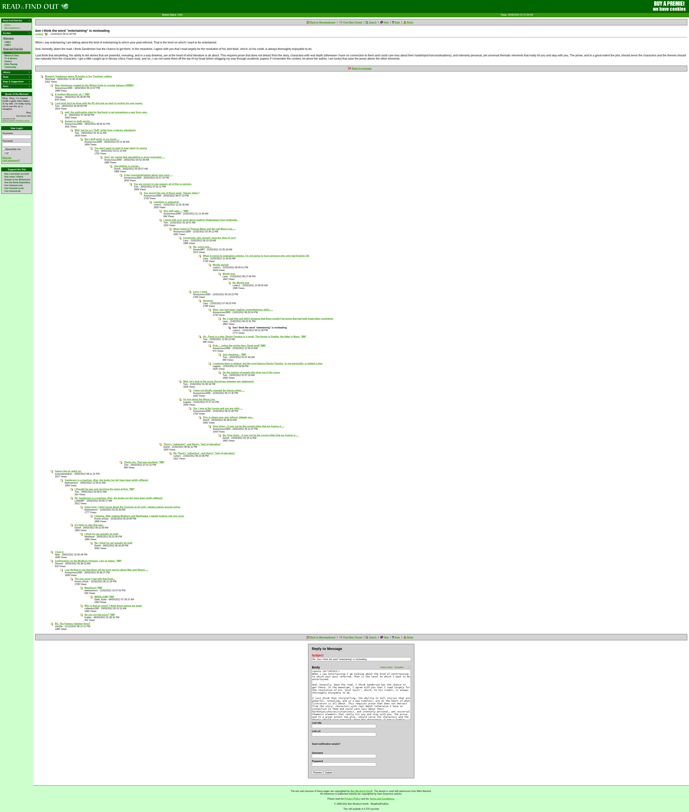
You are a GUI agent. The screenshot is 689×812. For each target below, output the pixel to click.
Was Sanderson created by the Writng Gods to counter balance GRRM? (94, 85)
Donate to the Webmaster (17, 179)
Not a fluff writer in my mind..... (102, 139)
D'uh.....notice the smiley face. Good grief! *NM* (239, 345)
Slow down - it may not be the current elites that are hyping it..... (248, 426)
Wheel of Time (11, 55)
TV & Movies (10, 58)
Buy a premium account (16, 174)
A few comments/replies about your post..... (148, 175)
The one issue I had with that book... (95, 578)
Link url (316, 731)
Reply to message (362, 68)
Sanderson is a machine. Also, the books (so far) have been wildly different (106, 480)
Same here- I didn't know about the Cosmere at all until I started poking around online (132, 507)
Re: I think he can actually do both (113, 543)
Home (7, 25)
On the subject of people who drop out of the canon (251, 372)
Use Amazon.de (12, 191)
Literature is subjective (166, 202)
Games (8, 61)
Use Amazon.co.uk (14, 188)
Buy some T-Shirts (13, 176)
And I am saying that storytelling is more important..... (134, 157)
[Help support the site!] (669, 6)
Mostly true (229, 273)
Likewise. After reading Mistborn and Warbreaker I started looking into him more (139, 516)
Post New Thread (352, 22)
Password (7, 141)
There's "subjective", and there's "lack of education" (192, 444)
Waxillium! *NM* (93, 587)
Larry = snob (200, 291)
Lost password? (11, 160)
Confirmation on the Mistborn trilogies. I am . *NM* (88, 561)
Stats (397, 22)
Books (7, 53)
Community (10, 67)
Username (7, 133)
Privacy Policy (352, 798)
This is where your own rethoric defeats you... (228, 417)
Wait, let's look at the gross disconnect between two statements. (218, 381)
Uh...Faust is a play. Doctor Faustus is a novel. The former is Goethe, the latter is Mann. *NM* (254, 336)
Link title (317, 723)
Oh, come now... (202, 246)
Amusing (208, 300)
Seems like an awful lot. (68, 471)
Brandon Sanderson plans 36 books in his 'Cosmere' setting (78, 76)
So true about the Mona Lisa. (199, 399)
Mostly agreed (220, 264)
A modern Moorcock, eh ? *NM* (72, 94)
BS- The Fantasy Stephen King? (72, 623)
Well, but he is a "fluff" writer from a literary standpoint (105, 130)
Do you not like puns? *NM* (100, 614)
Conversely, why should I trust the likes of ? (209, 238)
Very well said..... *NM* (176, 211)
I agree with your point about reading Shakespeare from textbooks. (200, 220)
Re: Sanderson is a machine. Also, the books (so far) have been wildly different (118, 498)
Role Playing (10, 64)
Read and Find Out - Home (54, 6)
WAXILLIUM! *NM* (104, 596)
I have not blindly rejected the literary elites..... (219, 390)
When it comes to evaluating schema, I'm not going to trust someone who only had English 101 (256, 255)
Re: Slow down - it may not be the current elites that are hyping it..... (261, 435)
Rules (410, 22)
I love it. (59, 552)
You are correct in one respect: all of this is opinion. (163, 184)
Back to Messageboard (322, 22)
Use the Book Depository (17, 182)
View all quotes (8, 120)
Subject (318, 655)
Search (373, 22)
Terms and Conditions (382, 798)
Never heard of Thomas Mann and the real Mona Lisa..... (204, 229)
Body (316, 667)
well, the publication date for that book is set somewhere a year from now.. (106, 112)
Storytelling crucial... (127, 166)
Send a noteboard (46, 34)
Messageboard (12, 28)
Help (386, 22)
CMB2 (7, 42)
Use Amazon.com (13, 185)
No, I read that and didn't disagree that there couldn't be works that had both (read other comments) (278, 318)
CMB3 (7, 45)
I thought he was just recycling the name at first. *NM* (104, 489)
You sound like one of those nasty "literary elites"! (172, 193)
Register (6, 157)
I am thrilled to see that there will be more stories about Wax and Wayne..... (106, 569)
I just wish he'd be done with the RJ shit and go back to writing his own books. (99, 103)
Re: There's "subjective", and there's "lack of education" (204, 453)
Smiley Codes (386, 667)
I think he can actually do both (101, 534)
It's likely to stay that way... (89, 525)
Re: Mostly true (241, 282)
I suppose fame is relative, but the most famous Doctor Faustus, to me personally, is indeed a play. (268, 363)
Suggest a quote (22, 120)
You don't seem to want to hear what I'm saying (120, 148)
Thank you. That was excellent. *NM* (144, 462)
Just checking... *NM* (234, 354)
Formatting (399, 667)
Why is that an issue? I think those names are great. (113, 605)
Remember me (13, 149)
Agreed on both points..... (79, 121)
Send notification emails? (326, 744)
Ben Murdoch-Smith (361, 791)
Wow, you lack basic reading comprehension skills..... (243, 309)
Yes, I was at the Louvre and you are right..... (218, 408)
